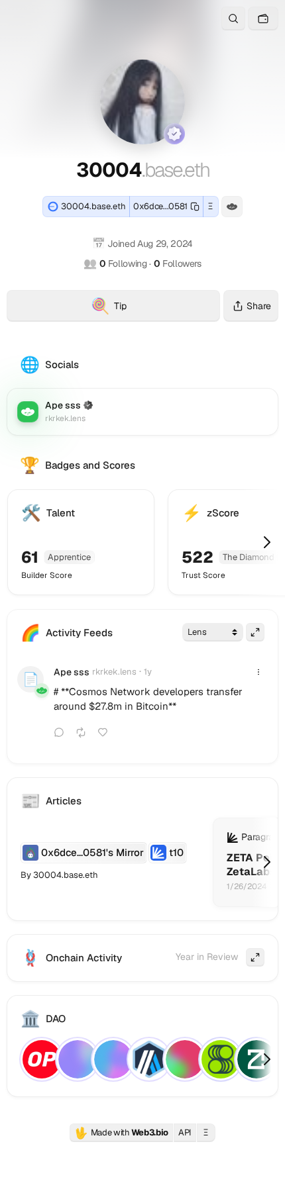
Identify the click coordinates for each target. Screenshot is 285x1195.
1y (148, 671)
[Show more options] (258, 672)
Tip (155, 308)
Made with (121, 1132)
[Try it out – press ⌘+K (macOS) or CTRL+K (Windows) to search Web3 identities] (233, 18)
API (185, 1132)
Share (259, 306)
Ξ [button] (210, 206)
